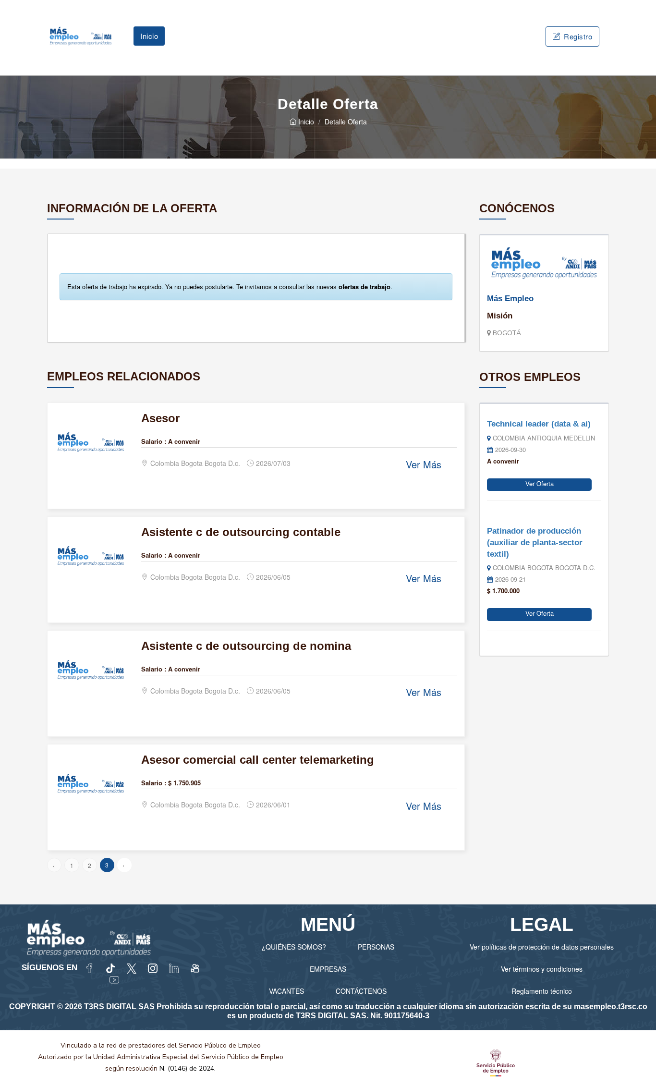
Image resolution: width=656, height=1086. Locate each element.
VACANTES (286, 991)
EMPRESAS (328, 969)
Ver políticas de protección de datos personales (542, 947)
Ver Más (423, 464)
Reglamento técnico (541, 991)
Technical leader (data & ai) (539, 423)
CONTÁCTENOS (361, 991)
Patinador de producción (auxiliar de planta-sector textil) (535, 542)
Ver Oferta (539, 483)
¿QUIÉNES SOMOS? (294, 947)
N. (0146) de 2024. (187, 1068)
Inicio (149, 36)
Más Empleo (510, 298)
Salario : (153, 441)
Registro (577, 36)
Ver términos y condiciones (542, 969)
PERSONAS (376, 947)
